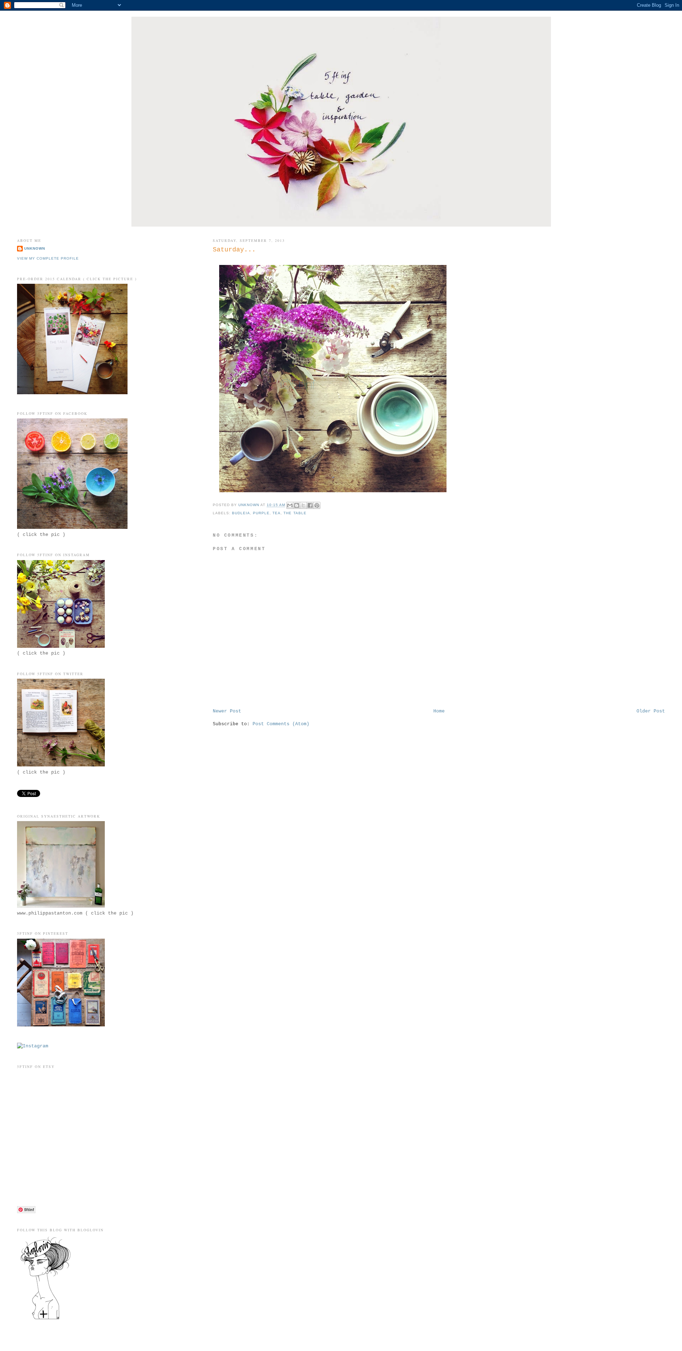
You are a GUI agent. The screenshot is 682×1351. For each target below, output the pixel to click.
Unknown (34, 248)
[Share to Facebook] (310, 505)
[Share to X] (303, 505)
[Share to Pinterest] (316, 505)
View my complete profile (48, 258)
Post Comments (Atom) (281, 724)
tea (276, 513)
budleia (241, 513)
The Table (294, 513)
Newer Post (227, 711)
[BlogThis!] (296, 505)
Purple (261, 513)
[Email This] (289, 505)
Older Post (651, 711)
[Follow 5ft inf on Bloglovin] (45, 1319)
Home (439, 711)
